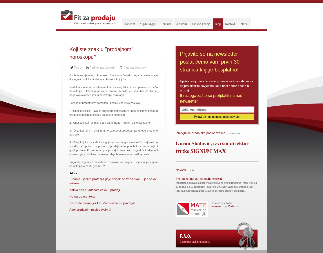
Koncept (129, 24)
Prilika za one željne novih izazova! (199, 178)
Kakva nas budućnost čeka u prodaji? (95, 190)
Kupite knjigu (148, 24)
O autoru (181, 24)
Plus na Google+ (135, 67)
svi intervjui (234, 133)
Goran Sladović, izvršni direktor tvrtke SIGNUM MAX (212, 147)
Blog (218, 24)
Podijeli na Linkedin (102, 67)
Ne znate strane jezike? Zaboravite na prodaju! (102, 203)
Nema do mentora (82, 196)
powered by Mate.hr (224, 204)
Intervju (244, 24)
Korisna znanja (200, 24)
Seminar (166, 24)
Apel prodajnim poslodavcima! (90, 209)
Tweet (78, 67)
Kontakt (230, 24)
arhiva (192, 170)
